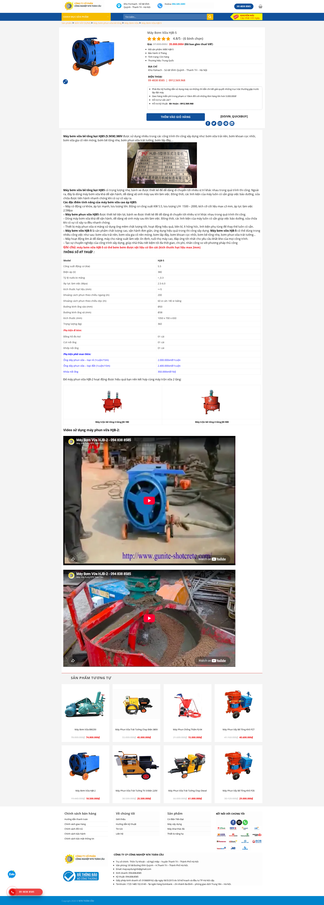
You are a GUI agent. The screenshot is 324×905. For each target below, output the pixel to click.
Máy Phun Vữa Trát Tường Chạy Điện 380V (136, 729)
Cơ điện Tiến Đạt (175, 819)
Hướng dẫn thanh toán (76, 819)
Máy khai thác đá (175, 828)
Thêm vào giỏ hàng (176, 117)
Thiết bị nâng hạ (175, 833)
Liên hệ (119, 833)
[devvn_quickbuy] (234, 116)
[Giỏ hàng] (260, 6)
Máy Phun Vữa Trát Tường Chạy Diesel (187, 790)
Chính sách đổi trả (73, 828)
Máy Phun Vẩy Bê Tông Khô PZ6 (238, 790)
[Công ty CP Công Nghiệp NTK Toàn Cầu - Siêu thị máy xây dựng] (86, 6)
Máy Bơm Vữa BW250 (85, 729)
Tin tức (119, 828)
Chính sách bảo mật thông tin (79, 838)
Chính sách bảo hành (75, 833)
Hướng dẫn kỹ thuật (126, 824)
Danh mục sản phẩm (75, 16)
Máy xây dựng (174, 824)
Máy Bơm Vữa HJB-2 (85, 790)
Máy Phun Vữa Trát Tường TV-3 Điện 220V (136, 790)
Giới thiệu (121, 819)
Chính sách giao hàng (75, 824)
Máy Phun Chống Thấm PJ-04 (187, 729)
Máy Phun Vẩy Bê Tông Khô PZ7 (238, 729)
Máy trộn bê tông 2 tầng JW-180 (112, 421)
